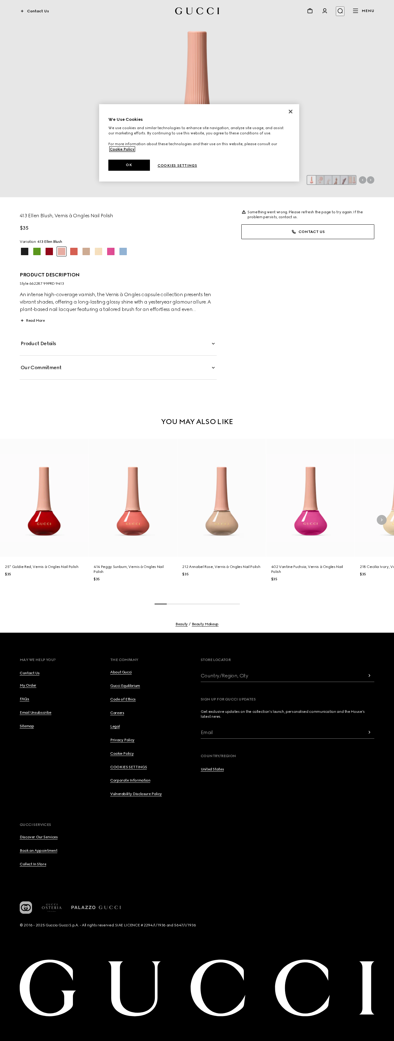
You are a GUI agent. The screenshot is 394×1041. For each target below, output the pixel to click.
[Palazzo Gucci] (96, 907)
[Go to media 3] (328, 180)
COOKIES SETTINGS (128, 767)
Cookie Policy (122, 149)
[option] (25, 251)
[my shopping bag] (310, 10)
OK (129, 165)
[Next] (382, 520)
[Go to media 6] (352, 180)
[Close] (290, 111)
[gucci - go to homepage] (197, 10)
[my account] (324, 10)
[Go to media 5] (344, 180)
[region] (199, 143)
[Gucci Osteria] (52, 908)
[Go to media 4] (336, 180)
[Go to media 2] (320, 180)
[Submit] (369, 676)
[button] (197, 98)
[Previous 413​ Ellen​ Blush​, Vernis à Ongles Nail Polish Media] (362, 180)
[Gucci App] (26, 907)
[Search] (340, 11)
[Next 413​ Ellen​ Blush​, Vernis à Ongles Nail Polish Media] (370, 180)
